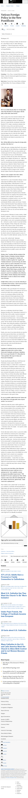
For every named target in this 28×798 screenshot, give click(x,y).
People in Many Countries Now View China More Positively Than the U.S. (13, 677)
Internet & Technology (6, 730)
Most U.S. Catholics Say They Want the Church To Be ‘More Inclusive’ (14, 595)
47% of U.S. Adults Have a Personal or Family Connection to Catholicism (12, 576)
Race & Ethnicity (5, 710)
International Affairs (10, 551)
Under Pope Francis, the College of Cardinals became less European (13, 613)
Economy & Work (5, 724)
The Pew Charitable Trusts (11, 777)
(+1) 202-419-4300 (5, 697)
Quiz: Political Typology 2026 (11, 668)
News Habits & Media (6, 733)
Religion (3, 713)
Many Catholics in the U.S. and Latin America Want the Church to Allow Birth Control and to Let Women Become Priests (14, 648)
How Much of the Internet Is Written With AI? (13, 663)
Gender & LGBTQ (5, 719)
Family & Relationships (6, 721)
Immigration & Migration (7, 707)
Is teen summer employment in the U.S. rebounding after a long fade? (14, 682)
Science (3, 727)
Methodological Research (7, 736)
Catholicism (3, 551)
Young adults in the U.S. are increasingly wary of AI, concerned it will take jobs (14, 672)
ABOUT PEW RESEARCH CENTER (7, 769)
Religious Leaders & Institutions (7, 553)
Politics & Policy (5, 701)
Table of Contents (6, 34)
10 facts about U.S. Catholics (13, 630)
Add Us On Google (10, 29)
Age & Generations (5, 716)
